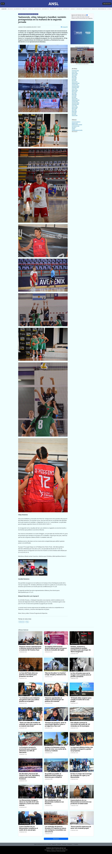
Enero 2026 (74, 105)
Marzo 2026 (74, 108)
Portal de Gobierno (76, 121)
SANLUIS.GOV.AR (107, 3)
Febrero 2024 (75, 73)
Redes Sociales (58, 849)
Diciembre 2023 (75, 70)
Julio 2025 (74, 97)
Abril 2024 (74, 76)
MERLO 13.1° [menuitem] (24, 8)
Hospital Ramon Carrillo (77, 130)
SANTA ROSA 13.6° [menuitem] (66, 8)
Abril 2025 (74, 93)
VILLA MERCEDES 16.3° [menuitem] (18, 8)
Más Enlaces (74, 131)
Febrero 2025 (75, 90)
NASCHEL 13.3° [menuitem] (94, 8)
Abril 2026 (74, 109)
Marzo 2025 (74, 91)
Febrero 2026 (75, 107)
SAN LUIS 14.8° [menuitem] (10, 8)
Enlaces (49, 844)
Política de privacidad (61, 851)
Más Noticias (56, 838)
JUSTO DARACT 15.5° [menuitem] (45, 8)
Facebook (64, 844)
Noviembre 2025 (75, 102)
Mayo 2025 (74, 94)
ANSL (53, 3)
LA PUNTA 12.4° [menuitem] (30, 8)
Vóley (27, 621)
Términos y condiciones (51, 851)
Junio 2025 (74, 95)
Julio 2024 (74, 80)
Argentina (54, 844)
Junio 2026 (74, 112)
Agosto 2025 (74, 98)
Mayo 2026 (74, 111)
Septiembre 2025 (75, 100)
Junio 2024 (74, 79)
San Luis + (74, 127)
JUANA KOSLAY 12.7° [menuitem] (37, 8)
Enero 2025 (74, 88)
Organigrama (47, 849)
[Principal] (3, 4)
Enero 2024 (74, 72)
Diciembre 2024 (75, 87)
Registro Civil (75, 123)
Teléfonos (53, 849)
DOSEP (73, 128)
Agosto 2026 (74, 115)
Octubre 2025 (75, 101)
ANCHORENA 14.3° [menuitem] (53, 8)
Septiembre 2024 (75, 83)
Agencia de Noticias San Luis (40, 844)
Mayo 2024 (74, 77)
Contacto (59, 844)
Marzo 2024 (74, 75)
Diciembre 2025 (75, 104)
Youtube (76, 844)
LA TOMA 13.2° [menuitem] (59, 8)
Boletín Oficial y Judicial (77, 124)
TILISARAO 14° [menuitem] (72, 8)
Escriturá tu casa (75, 126)
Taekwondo (21, 621)
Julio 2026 (74, 114)
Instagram (69, 844)
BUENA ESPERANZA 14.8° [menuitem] (102, 8)
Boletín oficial (64, 849)
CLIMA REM (3, 9)
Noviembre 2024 (75, 86)
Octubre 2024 (75, 84)
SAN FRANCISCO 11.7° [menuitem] (87, 8)
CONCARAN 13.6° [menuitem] (79, 8)
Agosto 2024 (74, 82)
